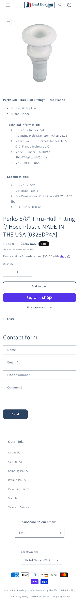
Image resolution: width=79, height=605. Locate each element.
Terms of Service (18, 507)
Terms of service (40, 596)
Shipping (7, 249)
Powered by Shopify (46, 590)
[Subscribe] (59, 533)
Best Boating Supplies (24, 590)
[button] (8, 4)
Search (12, 498)
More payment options (39, 307)
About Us (14, 452)
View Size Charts (18, 489)
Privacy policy (20, 596)
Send (15, 414)
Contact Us (15, 461)
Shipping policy (61, 596)
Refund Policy (17, 480)
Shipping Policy (18, 471)
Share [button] (11, 318)
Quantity (8, 264)
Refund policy (68, 590)
